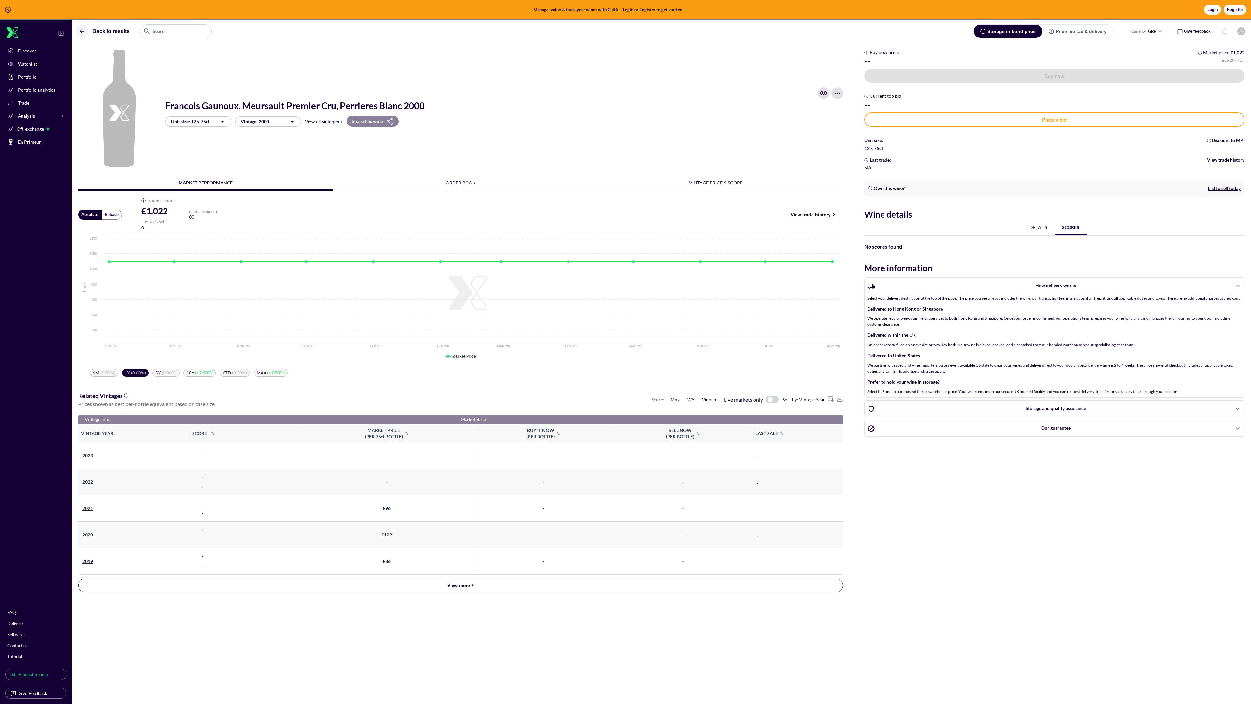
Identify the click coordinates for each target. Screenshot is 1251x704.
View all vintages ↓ (324, 121)
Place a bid (1054, 119)
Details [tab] (1038, 227)
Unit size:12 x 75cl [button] (190, 121)
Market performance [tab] (206, 182)
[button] (625, 10)
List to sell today (1224, 188)
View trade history (811, 214)
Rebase (112, 214)
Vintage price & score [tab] (715, 182)
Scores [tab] (1070, 227)
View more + (460, 585)
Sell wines (16, 634)
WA (690, 399)
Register (1235, 9)
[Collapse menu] (61, 33)
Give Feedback (33, 693)
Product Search (33, 674)
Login (1212, 9)
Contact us (17, 645)
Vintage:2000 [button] (255, 121)
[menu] (837, 93)
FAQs (12, 612)
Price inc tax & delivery (1081, 31)
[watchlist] (823, 93)
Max (675, 399)
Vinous (709, 399)
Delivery (15, 623)
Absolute (89, 214)
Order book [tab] (461, 182)
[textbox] (176, 31)
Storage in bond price (1011, 31)
